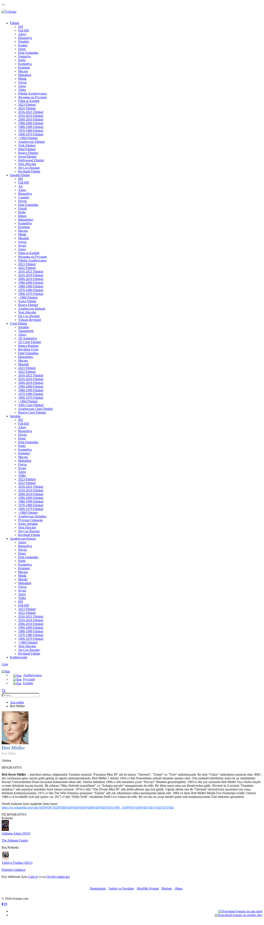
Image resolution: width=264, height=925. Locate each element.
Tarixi (22, 86)
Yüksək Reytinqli (29, 319)
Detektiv (23, 41)
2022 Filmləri (27, 108)
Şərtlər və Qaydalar (121, 888)
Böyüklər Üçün (28, 349)
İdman (22, 216)
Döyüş (22, 201)
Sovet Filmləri (27, 156)
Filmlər (14, 23)
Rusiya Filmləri (28, 153)
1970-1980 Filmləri (30, 130)
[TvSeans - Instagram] (5, 904)
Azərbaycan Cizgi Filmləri (35, 408)
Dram (22, 49)
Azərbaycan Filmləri (31, 141)
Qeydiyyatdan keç (58, 876)
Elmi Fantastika (28, 52)
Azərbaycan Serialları (32, 516)
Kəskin (22, 45)
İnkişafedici (25, 219)
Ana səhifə (17, 702)
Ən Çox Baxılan (29, 167)
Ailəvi (22, 34)
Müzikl (22, 579)
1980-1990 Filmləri (30, 127)
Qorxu (22, 82)
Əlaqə (179, 888)
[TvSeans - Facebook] (3, 904)
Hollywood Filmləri (31, 160)
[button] (6, 671)
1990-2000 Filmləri (30, 123)
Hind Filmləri (27, 149)
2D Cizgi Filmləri (29, 342)
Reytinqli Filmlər (29, 171)
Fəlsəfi (22, 208)
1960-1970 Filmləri (30, 134)
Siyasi (22, 245)
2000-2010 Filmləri (30, 119)
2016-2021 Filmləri (30, 112)
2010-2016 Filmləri (30, 115)
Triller (22, 89)
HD (20, 26)
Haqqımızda (98, 888)
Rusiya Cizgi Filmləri (32, 412)
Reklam (167, 888)
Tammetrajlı (26, 331)
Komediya (25, 64)
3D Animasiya (27, 338)
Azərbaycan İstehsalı (31, 308)
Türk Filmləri (26, 145)
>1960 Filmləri (28, 138)
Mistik (22, 78)
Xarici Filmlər (27, 301)
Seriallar (23, 327)
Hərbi (22, 60)
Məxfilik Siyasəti (148, 888)
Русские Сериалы (30, 520)
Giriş (5, 664)
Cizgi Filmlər (18, 323)
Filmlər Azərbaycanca (32, 93)
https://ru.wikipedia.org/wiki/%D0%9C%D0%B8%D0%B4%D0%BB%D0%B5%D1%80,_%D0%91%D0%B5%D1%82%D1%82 (88, 807)
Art (20, 186)
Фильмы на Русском (32, 97)
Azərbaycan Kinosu (23, 538)
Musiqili (23, 238)
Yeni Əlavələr (27, 164)
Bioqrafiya (25, 38)
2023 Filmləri (27, 104)
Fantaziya (24, 56)
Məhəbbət (24, 75)
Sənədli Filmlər (20, 175)
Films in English (28, 101)
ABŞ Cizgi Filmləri (31, 405)
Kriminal (24, 67)
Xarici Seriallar (28, 523)
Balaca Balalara (28, 345)
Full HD (23, 30)
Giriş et (33, 876)
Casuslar (23, 197)
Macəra (23, 71)
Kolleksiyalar (18, 657)
